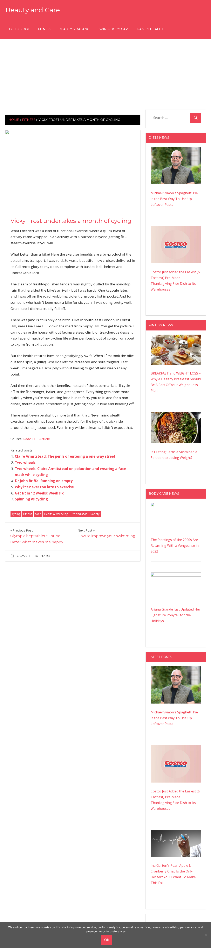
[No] (206, 935)
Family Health (150, 29)
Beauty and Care (32, 10)
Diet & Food (19, 29)
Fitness (44, 29)
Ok (106, 939)
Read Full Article (36, 438)
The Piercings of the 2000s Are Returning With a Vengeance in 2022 (175, 545)
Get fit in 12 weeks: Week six (39, 493)
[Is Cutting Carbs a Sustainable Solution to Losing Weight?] (176, 414)
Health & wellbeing (56, 514)
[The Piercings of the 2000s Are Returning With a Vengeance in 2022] (176, 505)
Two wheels (25, 462)
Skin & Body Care (114, 29)
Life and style (79, 514)
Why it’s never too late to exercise (44, 487)
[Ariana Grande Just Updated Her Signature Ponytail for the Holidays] (176, 575)
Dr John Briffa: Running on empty (44, 480)
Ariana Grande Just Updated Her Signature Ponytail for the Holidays (175, 615)
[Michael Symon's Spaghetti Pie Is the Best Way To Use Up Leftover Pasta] (176, 149)
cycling (16, 514)
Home (13, 120)
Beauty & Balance (75, 29)
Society (95, 514)
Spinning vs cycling (31, 499)
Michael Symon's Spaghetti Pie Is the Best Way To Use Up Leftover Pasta (174, 199)
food (38, 514)
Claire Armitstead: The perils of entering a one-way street (65, 456)
